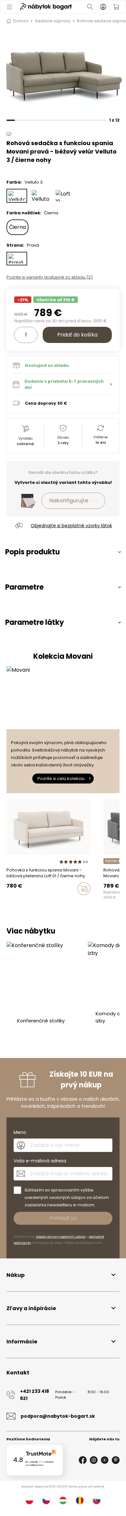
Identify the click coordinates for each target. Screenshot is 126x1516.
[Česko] (46, 1500)
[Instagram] (94, 1460)
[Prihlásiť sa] (103, 6)
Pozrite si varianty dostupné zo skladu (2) (49, 277)
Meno (20, 1132)
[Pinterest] (116, 1460)
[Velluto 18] (40, 196)
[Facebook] (83, 1460)
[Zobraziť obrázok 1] (63, 74)
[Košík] (116, 7)
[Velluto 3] (16, 196)
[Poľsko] (29, 1500)
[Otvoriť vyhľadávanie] (90, 6)
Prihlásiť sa (63, 1218)
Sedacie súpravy (52, 21)
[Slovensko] (96, 1500)
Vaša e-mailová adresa (40, 1161)
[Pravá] (16, 259)
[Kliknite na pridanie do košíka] (84, 888)
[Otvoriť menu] (10, 6)
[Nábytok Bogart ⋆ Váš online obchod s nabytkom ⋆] (46, 6)
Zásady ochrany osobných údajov (61, 1237)
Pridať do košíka (77, 334)
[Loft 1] (8, 902)
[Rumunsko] (80, 1500)
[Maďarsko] (63, 1500)
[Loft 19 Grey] (64, 196)
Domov (20, 21)
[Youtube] (105, 1460)
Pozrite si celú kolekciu (61, 778)
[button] (62, 384)
